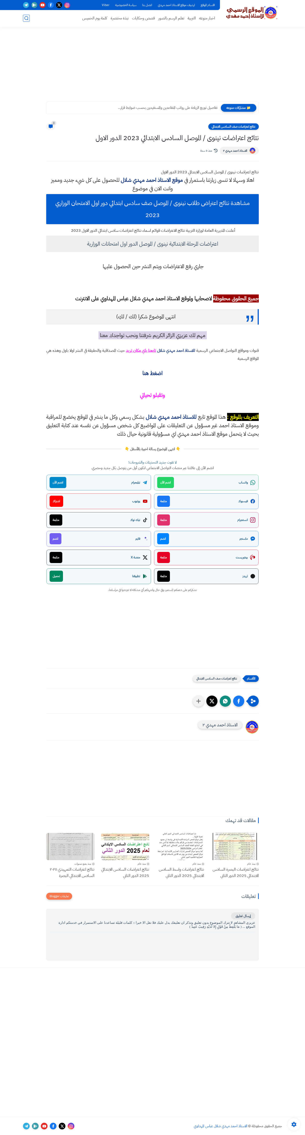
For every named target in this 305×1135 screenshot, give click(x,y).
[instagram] (67, 5)
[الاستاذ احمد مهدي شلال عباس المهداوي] (252, 13)
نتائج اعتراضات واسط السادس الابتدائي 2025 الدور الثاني (181, 872)
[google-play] (34, 5)
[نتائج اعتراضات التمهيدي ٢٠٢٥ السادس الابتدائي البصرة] (70, 846)
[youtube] (43, 5)
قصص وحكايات (143, 18)
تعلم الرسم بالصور (171, 18)
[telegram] (26, 5)
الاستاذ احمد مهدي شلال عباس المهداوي (220, 1126)
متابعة (163, 501)
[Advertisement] (152, 67)
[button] (238, 701)
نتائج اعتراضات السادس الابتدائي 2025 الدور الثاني (125, 872)
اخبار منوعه (207, 18)
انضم (163, 538)
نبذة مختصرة (120, 18)
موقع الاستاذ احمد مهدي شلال (152, 180)
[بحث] (26, 18)
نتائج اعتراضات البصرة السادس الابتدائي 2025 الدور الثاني (236, 872)
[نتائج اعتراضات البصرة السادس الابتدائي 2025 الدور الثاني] (235, 846)
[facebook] (51, 5)
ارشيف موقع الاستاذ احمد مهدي (176, 5)
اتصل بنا (147, 5)
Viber (105, 5)
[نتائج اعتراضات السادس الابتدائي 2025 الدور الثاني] (125, 846)
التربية (192, 18)
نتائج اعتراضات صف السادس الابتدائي (233, 126)
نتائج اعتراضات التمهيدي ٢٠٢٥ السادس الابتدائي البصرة (72, 872)
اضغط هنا (152, 373)
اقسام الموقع (208, 5)
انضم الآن (165, 482)
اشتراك (56, 501)
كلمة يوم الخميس (94, 18)
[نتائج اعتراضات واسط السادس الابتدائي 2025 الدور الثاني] (180, 846)
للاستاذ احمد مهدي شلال (176, 350)
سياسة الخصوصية (125, 5)
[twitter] (59, 5)
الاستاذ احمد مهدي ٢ (235, 150)
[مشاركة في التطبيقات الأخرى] (198, 701)
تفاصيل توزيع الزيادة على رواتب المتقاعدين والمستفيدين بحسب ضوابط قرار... (167, 107)
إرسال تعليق (243, 915)
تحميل (56, 576)
